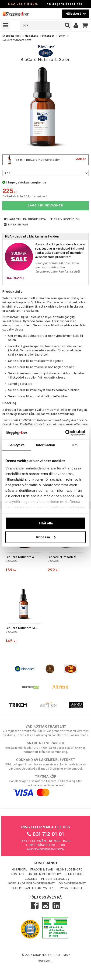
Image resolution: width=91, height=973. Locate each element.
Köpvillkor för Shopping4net (31, 884)
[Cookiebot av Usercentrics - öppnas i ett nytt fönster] (65, 433)
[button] (85, 25)
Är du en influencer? (44, 874)
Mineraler (48, 36)
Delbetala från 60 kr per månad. (25, 197)
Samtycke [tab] (16, 445)
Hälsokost (31, 36)
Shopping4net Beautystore (32, 888)
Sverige (44, 961)
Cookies (31, 879)
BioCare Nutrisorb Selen (17, 40)
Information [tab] (45, 445)
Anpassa (43, 537)
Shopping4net (11, 36)
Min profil (19, 870)
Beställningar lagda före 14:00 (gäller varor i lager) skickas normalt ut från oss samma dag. (45, 747)
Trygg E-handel (70, 888)
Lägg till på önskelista (26, 219)
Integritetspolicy (55, 879)
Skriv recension (66, 219)
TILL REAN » (14, 278)
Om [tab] (74, 445)
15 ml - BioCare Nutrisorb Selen (50, 159)
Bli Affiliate (74, 874)
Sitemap (63, 955)
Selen (62, 36)
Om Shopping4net (72, 884)
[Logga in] (76, 25)
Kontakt (17, 874)
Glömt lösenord (69, 870)
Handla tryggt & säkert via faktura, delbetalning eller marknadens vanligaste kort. (45, 781)
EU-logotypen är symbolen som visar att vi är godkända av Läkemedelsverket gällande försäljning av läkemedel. (45, 764)
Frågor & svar (41, 870)
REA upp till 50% (23, 4)
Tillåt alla (45, 523)
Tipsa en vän (17, 225)
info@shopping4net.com (46, 849)
